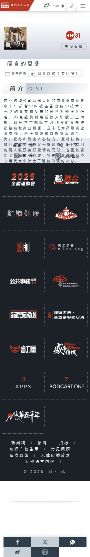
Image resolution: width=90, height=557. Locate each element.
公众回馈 (72, 156)
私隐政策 (21, 455)
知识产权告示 (26, 449)
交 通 (27, 145)
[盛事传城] (66, 348)
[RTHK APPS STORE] (23, 382)
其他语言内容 (41, 462)
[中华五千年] (23, 416)
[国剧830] (23, 247)
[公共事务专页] (23, 281)
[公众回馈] (58, 156)
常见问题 (62, 449)
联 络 (27, 155)
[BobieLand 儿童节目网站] (66, 213)
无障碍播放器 (57, 455)
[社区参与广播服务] (66, 281)
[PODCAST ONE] (66, 382)
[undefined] (46, 5)
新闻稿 (19, 443)
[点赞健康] (23, 213)
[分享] (61, 145)
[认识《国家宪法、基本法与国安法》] (66, 315)
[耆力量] (23, 348)
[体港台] (66, 179)
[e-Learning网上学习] (66, 247)
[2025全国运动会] (23, 179)
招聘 (44, 443)
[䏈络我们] (16, 155)
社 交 (72, 145)
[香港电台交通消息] (16, 145)
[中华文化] (23, 315)
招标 (65, 443)
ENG (56, 6)
